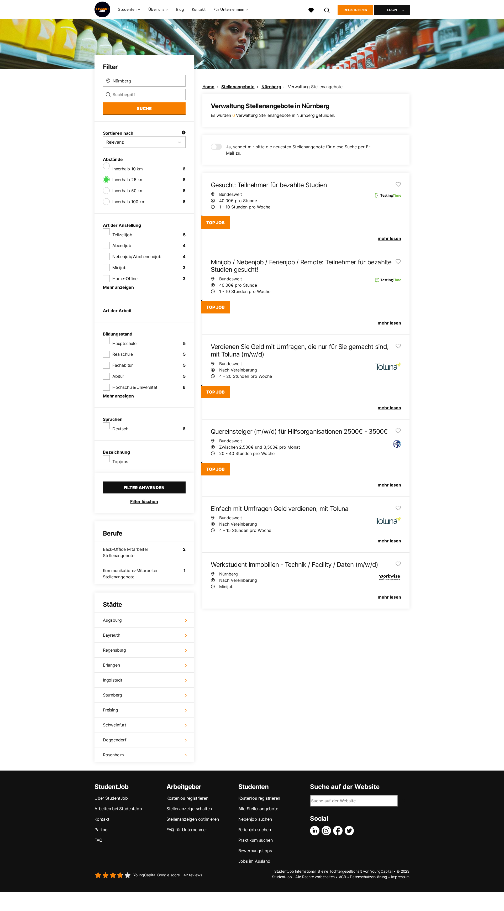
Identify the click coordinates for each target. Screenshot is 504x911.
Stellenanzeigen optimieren (192, 819)
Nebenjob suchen (255, 819)
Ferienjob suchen (254, 829)
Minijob (119, 267)
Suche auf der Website (345, 786)
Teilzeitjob (122, 234)
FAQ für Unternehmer (186, 829)
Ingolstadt (112, 680)
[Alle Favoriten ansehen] (311, 9)
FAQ (98, 840)
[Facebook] (339, 830)
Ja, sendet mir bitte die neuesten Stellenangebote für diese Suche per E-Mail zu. (298, 150)
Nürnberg (271, 86)
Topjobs (120, 461)
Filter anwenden (144, 487)
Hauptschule (124, 343)
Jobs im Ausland (254, 861)
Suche (144, 108)
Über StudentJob (111, 798)
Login (392, 10)
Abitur (118, 376)
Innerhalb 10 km (127, 168)
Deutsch (120, 428)
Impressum (400, 877)
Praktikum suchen (255, 840)
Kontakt (199, 9)
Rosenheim (113, 754)
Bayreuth (111, 635)
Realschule (122, 354)
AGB (342, 877)
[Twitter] (350, 830)
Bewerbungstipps (255, 850)
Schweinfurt (114, 724)
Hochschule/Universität (135, 387)
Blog (180, 9)
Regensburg (114, 650)
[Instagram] (327, 830)
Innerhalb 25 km (128, 179)
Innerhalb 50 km (128, 190)
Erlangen (111, 665)
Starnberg (112, 695)
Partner (101, 829)
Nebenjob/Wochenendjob (136, 256)
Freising (110, 710)
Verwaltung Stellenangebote (315, 86)
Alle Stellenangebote (258, 808)
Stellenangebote (237, 86)
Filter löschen (144, 501)
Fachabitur (122, 365)
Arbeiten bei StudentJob (118, 808)
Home (208, 86)
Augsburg (112, 620)
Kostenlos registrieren (187, 798)
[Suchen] (327, 9)
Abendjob (121, 245)
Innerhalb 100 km (128, 201)
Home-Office (125, 278)
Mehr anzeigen (118, 287)
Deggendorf (115, 739)
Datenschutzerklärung (368, 877)
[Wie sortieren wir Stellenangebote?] (183, 133)
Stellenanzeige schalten (189, 808)
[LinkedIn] (316, 830)
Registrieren (355, 10)
